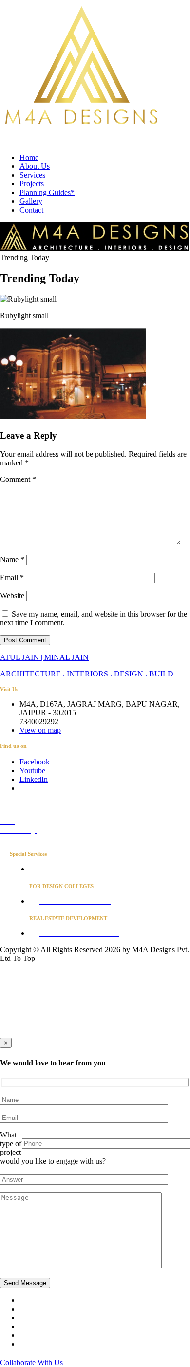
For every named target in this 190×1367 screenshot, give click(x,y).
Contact (31, 210)
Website (12, 595)
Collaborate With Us (31, 1362)
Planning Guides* (47, 192)
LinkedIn (33, 779)
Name (12, 559)
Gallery (30, 201)
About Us (34, 166)
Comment (18, 479)
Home (28, 157)
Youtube (32, 770)
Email (12, 577)
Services (32, 175)
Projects (31, 183)
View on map (40, 730)
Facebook (34, 762)
